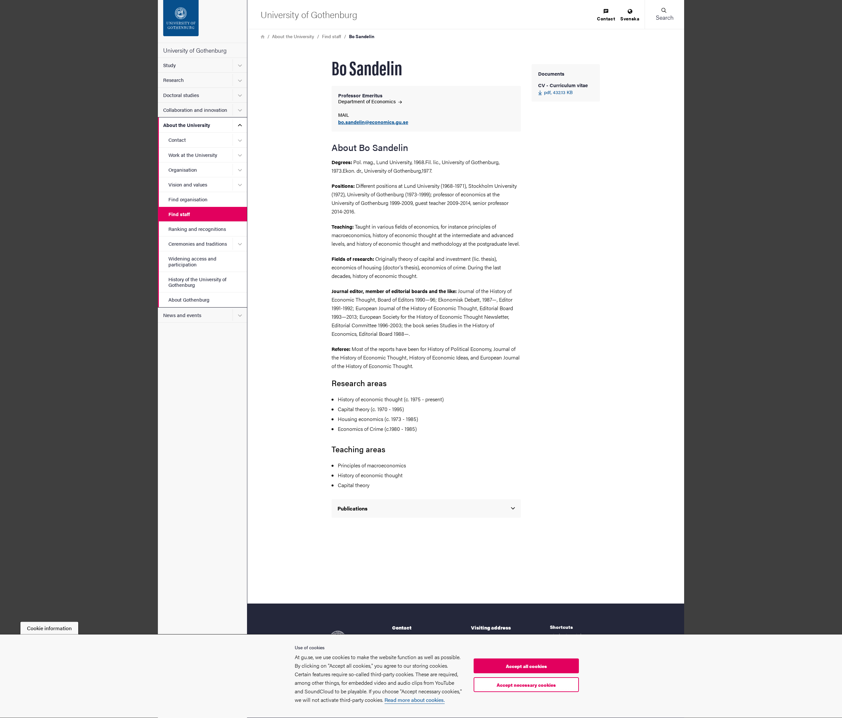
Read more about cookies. (414, 700)
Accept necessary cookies (526, 684)
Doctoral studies (181, 94)
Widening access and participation (192, 261)
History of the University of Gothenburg (197, 282)
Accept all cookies (526, 666)
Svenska (629, 18)
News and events (182, 314)
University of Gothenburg (195, 50)
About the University (186, 124)
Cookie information (49, 628)
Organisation (182, 169)
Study (169, 65)
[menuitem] (606, 15)
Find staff (179, 213)
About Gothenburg (189, 299)
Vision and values (187, 184)
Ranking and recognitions (197, 228)
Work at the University (192, 154)
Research (173, 79)
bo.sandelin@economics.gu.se (373, 122)
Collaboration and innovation (195, 109)
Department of (367, 101)
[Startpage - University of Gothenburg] (202, 21)
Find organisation (188, 199)
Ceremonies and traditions (197, 243)
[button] (664, 14)
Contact (177, 139)
